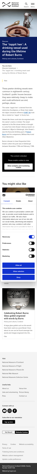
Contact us (23, 396)
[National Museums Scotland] (10, 4)
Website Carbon (22, 432)
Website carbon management (12, 455)
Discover (5, 41)
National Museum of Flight (11, 366)
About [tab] (30, 201)
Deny (18, 277)
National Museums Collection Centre (15, 377)
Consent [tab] (7, 201)
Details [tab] (18, 201)
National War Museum (10, 373)
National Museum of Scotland (13, 362)
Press (4, 396)
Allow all (18, 265)
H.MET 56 (27, 113)
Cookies (13, 444)
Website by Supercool (9, 471)
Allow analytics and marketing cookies (18, 166)
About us (5, 388)
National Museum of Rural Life (13, 370)
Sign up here (9, 422)
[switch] (32, 243)
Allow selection (18, 271)
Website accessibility (26, 444)
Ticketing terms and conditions (13, 452)
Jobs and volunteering (10, 392)
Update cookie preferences (11, 459)
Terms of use (6, 448)
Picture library (24, 392)
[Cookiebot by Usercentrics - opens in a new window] (26, 195)
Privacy (4, 444)
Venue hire (23, 388)
